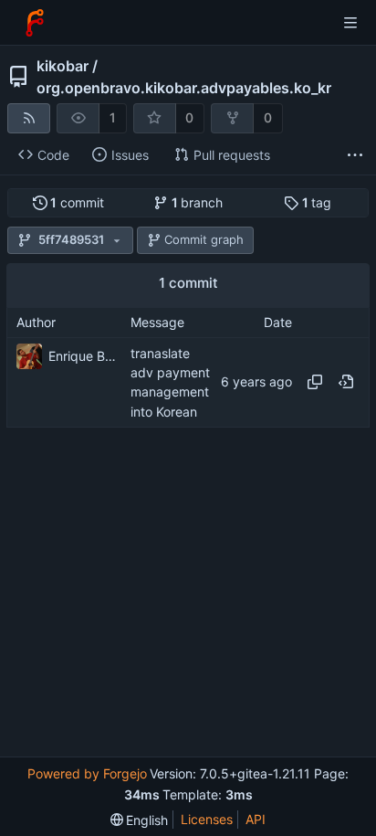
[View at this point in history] (346, 382)
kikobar (63, 66)
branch (198, 202)
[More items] (355, 156)
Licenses (207, 819)
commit (77, 202)
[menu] (139, 820)
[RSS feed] (28, 118)
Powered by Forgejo (87, 773)
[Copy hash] (315, 382)
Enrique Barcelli (84, 356)
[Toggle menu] (350, 22)
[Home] (34, 22)
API (255, 819)
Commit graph (204, 239)
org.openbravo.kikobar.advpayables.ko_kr (184, 88)
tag (317, 202)
